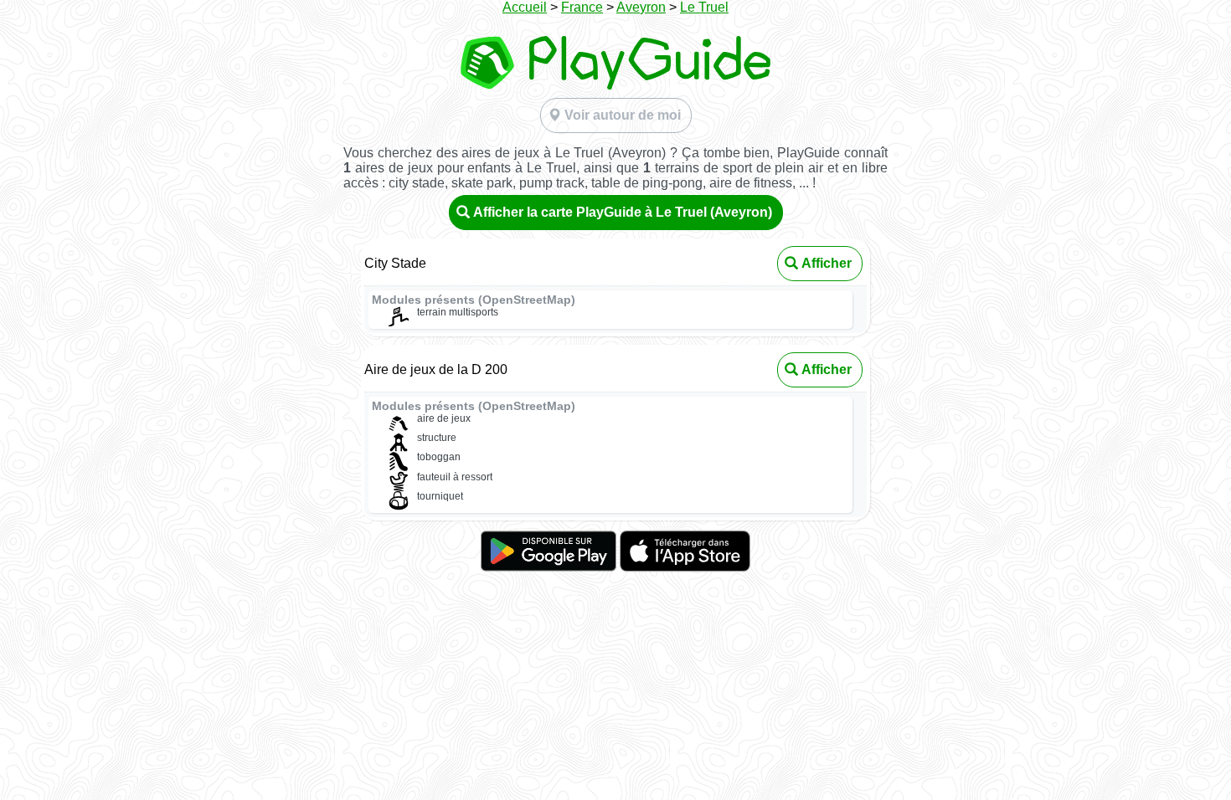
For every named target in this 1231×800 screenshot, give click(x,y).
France (582, 7)
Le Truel (704, 7)
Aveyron (641, 7)
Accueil (524, 7)
